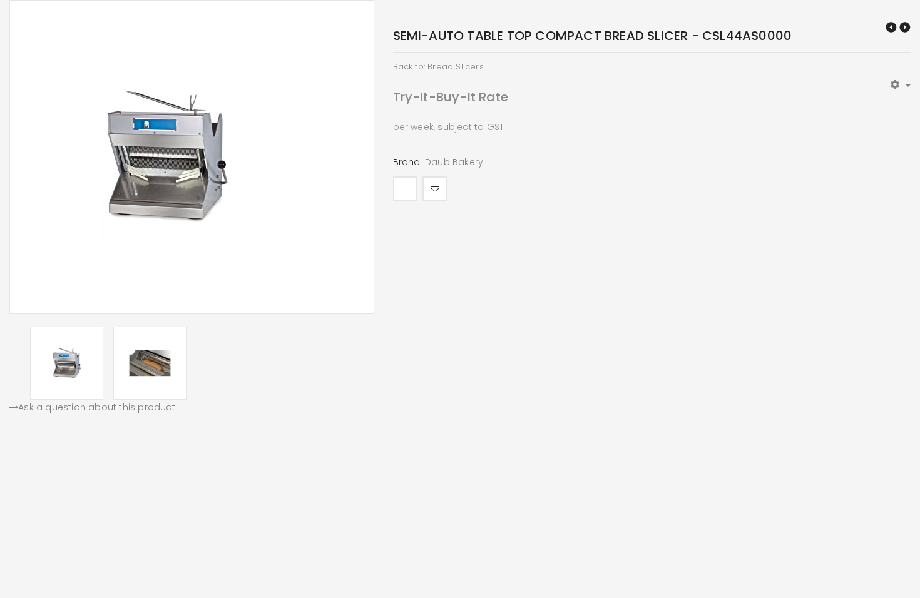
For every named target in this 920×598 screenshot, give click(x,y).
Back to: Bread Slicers (438, 67)
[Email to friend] (434, 188)
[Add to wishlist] (405, 188)
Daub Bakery (454, 162)
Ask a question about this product (96, 407)
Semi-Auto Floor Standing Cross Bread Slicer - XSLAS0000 (891, 27)
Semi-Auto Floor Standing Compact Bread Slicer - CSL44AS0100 (905, 27)
